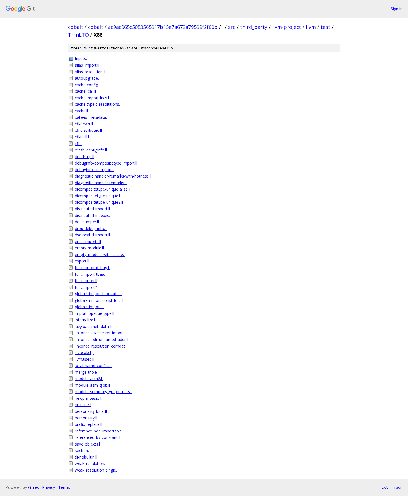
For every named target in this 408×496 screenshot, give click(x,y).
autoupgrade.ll (87, 78)
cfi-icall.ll (82, 137)
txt (384, 487)
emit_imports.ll (88, 241)
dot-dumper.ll (87, 221)
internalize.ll (85, 319)
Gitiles (33, 487)
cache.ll (81, 110)
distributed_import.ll (92, 208)
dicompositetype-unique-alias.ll (102, 189)
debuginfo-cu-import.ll (94, 169)
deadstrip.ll (84, 156)
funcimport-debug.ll (92, 267)
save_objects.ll (88, 444)
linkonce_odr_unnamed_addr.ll (101, 339)
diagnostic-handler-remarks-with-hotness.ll (113, 176)
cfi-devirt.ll (84, 123)
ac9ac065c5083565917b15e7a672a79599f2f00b (163, 27)
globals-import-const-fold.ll (99, 300)
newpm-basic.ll (88, 398)
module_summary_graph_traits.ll (103, 391)
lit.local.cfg (84, 352)
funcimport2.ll (87, 287)
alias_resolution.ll (90, 71)
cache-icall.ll (85, 91)
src (231, 27)
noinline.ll (83, 404)
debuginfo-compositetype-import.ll (106, 163)
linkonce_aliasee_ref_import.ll (101, 332)
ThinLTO (78, 34)
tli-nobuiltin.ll (86, 457)
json (398, 487)
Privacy (48, 487)
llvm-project (286, 27)
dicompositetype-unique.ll (98, 195)
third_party (253, 27)
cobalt (75, 27)
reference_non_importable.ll (99, 431)
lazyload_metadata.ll (93, 326)
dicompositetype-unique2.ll (99, 202)
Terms (64, 487)
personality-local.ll (91, 411)
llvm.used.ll (84, 359)
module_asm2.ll (89, 378)
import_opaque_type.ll (94, 313)
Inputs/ (81, 58)
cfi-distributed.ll (88, 130)
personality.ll (86, 418)
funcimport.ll (86, 280)
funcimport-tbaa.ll (91, 274)
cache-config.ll (87, 84)
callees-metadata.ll (92, 117)
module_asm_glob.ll (92, 385)
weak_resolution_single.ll (97, 470)
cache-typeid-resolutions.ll (98, 104)
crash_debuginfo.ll (91, 150)
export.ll (82, 261)
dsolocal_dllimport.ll (92, 234)
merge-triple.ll (87, 372)
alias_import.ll (87, 65)
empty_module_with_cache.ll (100, 254)
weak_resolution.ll (91, 463)
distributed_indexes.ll (93, 215)
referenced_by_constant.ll (97, 437)
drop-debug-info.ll (91, 228)
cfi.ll (78, 143)
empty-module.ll (89, 247)
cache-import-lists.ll (92, 97)
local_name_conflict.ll (93, 365)
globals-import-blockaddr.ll (98, 293)
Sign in (396, 8)
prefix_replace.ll (88, 424)
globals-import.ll (89, 306)
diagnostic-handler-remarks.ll (101, 182)
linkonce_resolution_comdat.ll (101, 346)
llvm (311, 27)
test (325, 27)
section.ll (82, 450)
